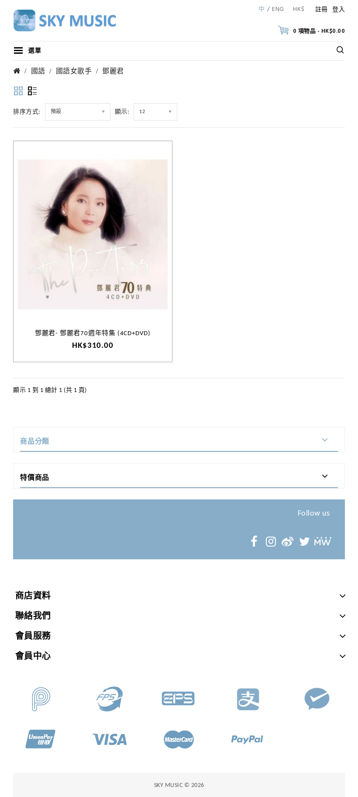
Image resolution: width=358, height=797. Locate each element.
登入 (338, 10)
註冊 (321, 10)
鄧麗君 (113, 71)
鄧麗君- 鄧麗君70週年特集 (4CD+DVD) (93, 333)
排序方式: (27, 112)
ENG (278, 9)
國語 (38, 71)
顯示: (122, 112)
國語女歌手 (74, 71)
